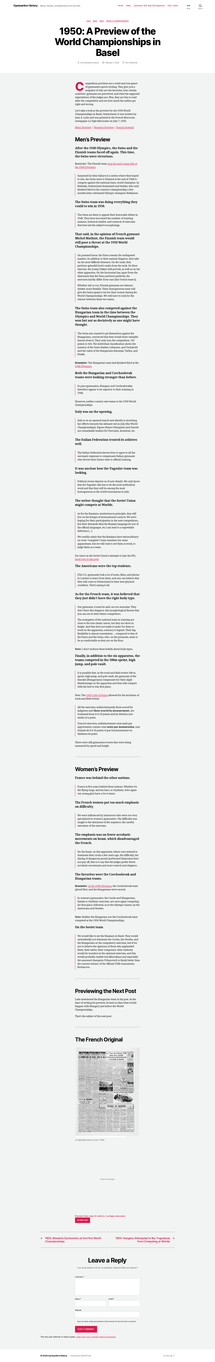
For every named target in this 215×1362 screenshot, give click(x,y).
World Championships (117, 21)
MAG (95, 21)
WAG (102, 21)
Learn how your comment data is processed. (96, 1337)
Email (111, 1299)
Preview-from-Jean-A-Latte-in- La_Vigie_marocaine (100, 1216)
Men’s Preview (83, 127)
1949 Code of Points (97, 695)
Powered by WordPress (80, 1355)
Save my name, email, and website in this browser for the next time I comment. (106, 1321)
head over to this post (87, 559)
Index (128, 5)
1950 (88, 21)
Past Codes (173, 5)
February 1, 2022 (112, 63)
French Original (125, 127)
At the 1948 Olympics (100, 886)
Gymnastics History (25, 5)
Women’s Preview (104, 127)
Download (82, 1220)
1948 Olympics (83, 366)
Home (120, 5)
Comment (79, 1277)
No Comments (131, 63)
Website (78, 1310)
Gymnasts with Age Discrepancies (149, 5)
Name (78, 1299)
